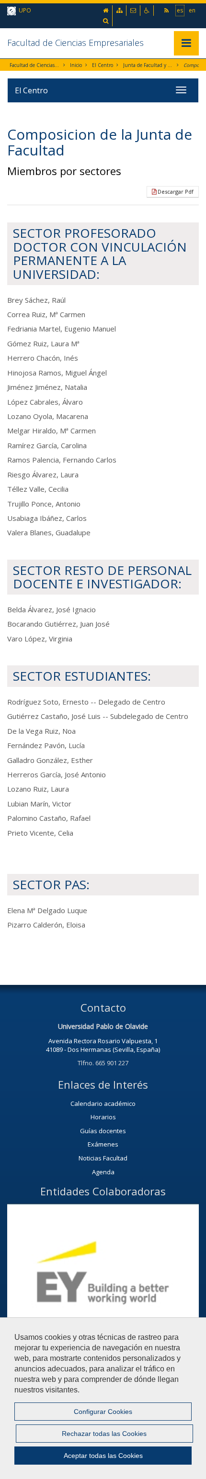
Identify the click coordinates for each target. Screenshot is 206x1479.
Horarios (103, 1117)
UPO (23, 10)
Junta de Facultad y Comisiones (148, 65)
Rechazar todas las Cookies (104, 1433)
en (192, 10)
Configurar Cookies (103, 1411)
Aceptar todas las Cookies (103, 1455)
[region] (103, 1398)
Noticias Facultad (103, 1158)
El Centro (102, 65)
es (180, 10)
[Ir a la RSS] (167, 10)
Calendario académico (103, 1103)
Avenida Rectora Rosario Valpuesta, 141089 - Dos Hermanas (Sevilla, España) (103, 1045)
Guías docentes (103, 1130)
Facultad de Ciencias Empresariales (75, 42)
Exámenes (103, 1144)
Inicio (76, 65)
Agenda (103, 1172)
